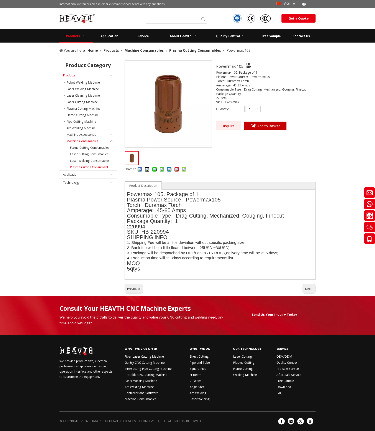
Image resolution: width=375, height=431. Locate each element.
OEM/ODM (284, 356)
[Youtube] (310, 421)
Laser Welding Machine (82, 89)
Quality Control (287, 362)
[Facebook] (281, 421)
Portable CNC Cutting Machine (146, 375)
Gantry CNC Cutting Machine (145, 362)
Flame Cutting (243, 369)
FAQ (279, 393)
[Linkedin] (291, 421)
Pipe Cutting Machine (81, 121)
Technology (71, 182)
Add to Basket (268, 126)
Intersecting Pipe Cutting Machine (148, 369)
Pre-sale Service (287, 369)
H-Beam (195, 375)
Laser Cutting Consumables (89, 154)
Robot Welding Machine (83, 82)
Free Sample (285, 381)
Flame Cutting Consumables (89, 147)
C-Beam (195, 381)
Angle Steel (197, 387)
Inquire (229, 126)
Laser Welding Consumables (90, 161)
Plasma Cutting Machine (83, 108)
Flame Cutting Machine (82, 115)
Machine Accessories (81, 134)
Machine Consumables (82, 141)
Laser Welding (199, 399)
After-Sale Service (288, 375)
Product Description (143, 185)
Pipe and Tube (200, 362)
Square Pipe (198, 369)
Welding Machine (245, 375)
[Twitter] (300, 421)
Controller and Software (141, 393)
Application (70, 174)
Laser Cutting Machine (82, 102)
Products (69, 75)
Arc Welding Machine (81, 128)
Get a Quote (298, 18)
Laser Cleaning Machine (83, 95)
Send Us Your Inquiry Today (274, 314)
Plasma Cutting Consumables (90, 167)
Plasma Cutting (243, 362)
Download (283, 387)
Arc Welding (198, 393)
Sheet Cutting (199, 356)
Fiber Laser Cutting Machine (144, 356)
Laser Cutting (242, 356)
